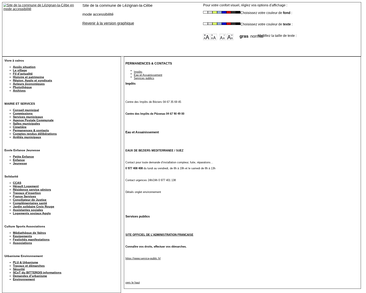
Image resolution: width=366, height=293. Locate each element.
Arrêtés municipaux (27, 137)
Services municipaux (28, 116)
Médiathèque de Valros (29, 232)
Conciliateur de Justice (29, 199)
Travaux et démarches (29, 265)
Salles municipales (26, 123)
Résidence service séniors (32, 189)
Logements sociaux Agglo (32, 213)
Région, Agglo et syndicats (32, 80)
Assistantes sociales (28, 210)
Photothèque (22, 87)
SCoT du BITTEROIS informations (37, 272)
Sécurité (19, 269)
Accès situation (24, 67)
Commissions (23, 113)
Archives (19, 90)
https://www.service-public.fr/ (143, 258)
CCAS (17, 182)
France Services (24, 196)
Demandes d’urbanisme (30, 276)
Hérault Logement (26, 186)
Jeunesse (20, 163)
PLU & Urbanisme (25, 262)
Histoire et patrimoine (28, 77)
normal (254, 35)
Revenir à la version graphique (108, 23)
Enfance (19, 160)
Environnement (24, 279)
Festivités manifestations (31, 239)
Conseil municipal (26, 110)
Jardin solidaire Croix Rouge (33, 206)
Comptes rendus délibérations (35, 133)
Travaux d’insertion (27, 193)
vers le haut (132, 282)
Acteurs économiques (29, 83)
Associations (22, 243)
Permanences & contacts (31, 130)
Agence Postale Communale (33, 120)
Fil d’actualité (23, 73)
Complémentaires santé (30, 203)
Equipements (22, 236)
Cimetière (19, 127)
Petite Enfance (23, 156)
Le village (20, 70)
